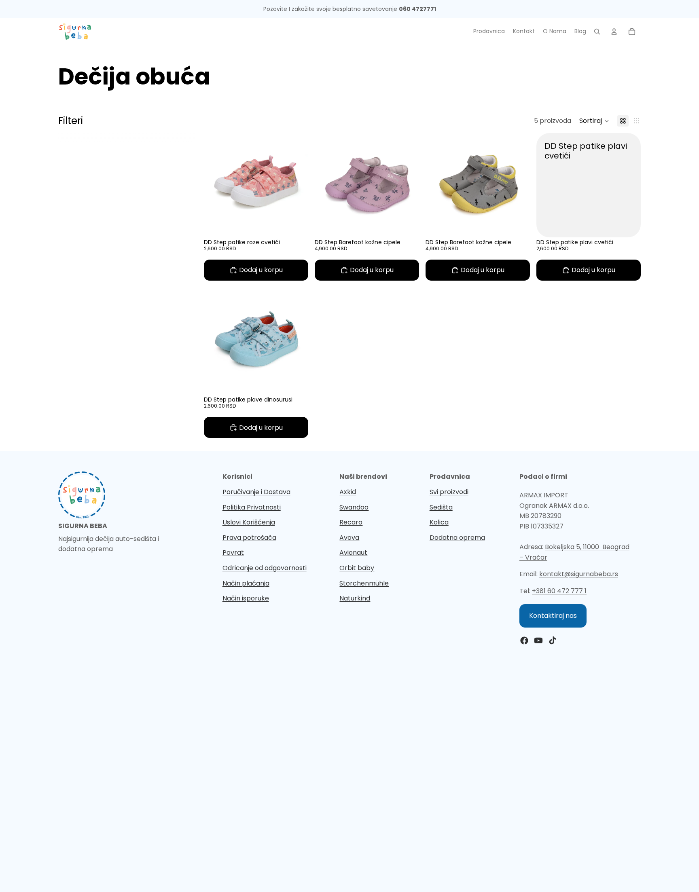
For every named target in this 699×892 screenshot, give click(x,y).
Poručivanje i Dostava (256, 492)
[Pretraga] (597, 31)
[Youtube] (538, 640)
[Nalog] (614, 31)
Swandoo (354, 507)
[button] (594, 121)
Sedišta (441, 507)
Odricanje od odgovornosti (264, 568)
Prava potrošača (249, 537)
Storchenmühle (364, 583)
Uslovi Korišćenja (248, 522)
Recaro (350, 522)
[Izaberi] (295, 225)
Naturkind (354, 598)
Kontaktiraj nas (553, 615)
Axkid (347, 492)
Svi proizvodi (449, 492)
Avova (349, 537)
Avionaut (353, 552)
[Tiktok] (552, 640)
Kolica (439, 522)
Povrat (233, 552)
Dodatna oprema (457, 537)
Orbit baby (356, 568)
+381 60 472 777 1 (559, 591)
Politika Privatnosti (251, 507)
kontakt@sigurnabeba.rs (578, 574)
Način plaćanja (245, 583)
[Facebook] (524, 640)
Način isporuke (245, 598)
